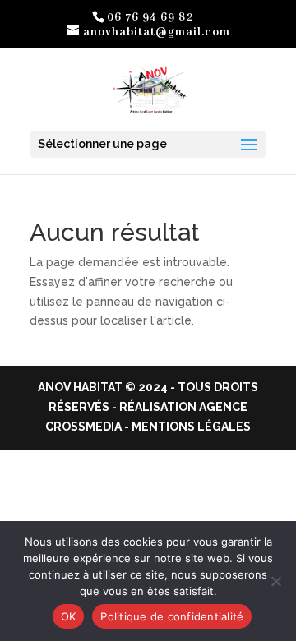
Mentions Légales (191, 426)
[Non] (275, 581)
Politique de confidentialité (171, 616)
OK (68, 616)
